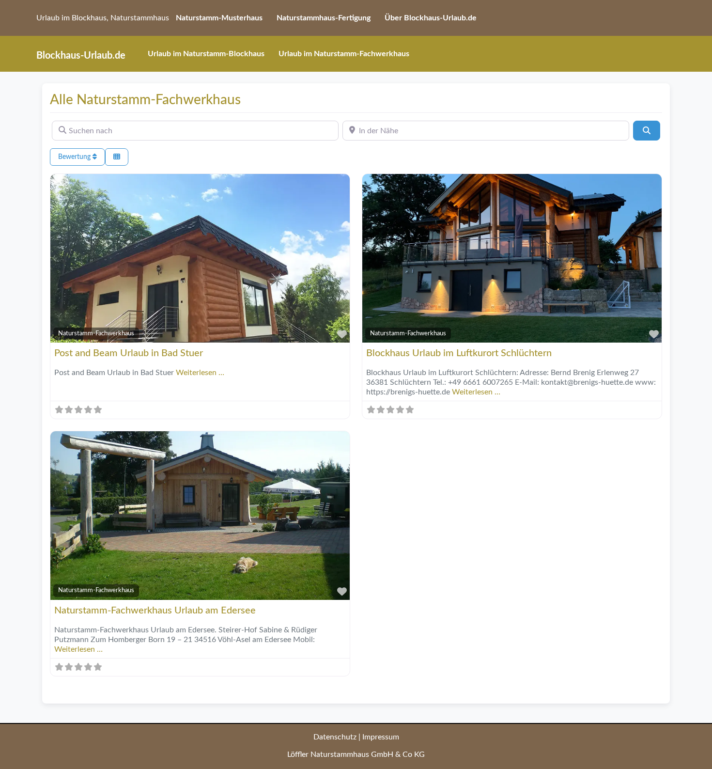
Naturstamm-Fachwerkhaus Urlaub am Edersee (155, 610)
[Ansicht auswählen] (116, 157)
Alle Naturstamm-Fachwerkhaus (145, 100)
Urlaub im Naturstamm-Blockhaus (206, 54)
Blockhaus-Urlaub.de (80, 56)
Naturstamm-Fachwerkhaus (96, 333)
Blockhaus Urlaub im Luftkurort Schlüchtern (459, 353)
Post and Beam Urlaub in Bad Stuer (128, 353)
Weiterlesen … (200, 373)
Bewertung (75, 157)
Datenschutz (334, 737)
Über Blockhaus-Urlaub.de (431, 18)
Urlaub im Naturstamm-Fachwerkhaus (344, 54)
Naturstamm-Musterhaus (219, 18)
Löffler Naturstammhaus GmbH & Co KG (356, 754)
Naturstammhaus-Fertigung (324, 18)
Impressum (380, 737)
